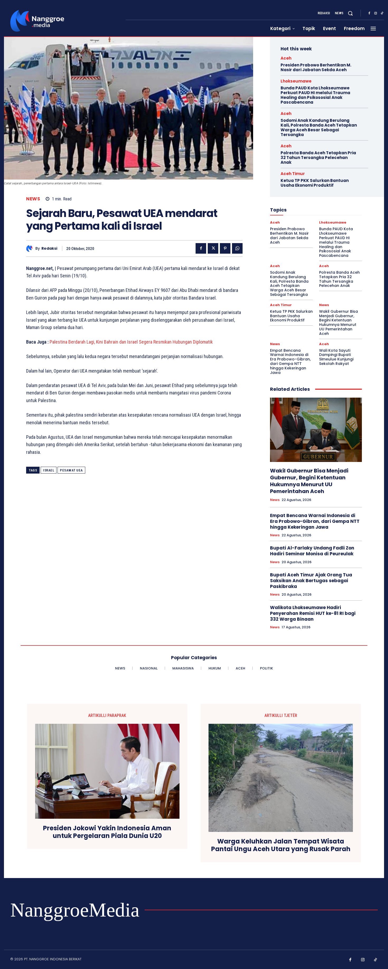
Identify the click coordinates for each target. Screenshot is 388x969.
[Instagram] (375, 13)
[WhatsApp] (237, 248)
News (33, 199)
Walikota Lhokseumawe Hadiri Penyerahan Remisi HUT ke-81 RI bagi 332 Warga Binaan (313, 613)
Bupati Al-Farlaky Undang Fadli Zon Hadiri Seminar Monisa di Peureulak (312, 551)
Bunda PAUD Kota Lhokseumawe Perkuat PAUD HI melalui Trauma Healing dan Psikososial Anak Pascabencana (315, 95)
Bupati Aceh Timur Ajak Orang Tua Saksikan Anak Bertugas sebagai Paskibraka (311, 581)
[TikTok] (382, 13)
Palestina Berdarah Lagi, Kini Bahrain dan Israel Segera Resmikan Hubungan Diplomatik (131, 342)
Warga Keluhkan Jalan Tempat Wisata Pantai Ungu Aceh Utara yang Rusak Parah (281, 845)
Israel (48, 470)
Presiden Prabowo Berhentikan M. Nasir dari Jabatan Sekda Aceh (316, 67)
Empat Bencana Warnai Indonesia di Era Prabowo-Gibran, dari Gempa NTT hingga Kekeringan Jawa (290, 361)
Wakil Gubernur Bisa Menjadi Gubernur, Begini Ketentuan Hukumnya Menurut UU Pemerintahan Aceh (338, 322)
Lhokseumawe (296, 81)
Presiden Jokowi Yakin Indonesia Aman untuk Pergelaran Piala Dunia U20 (107, 832)
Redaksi (49, 248)
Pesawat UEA (71, 470)
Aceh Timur (293, 174)
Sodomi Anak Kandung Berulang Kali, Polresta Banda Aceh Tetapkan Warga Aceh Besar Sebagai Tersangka (319, 127)
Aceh (286, 58)
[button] (350, 13)
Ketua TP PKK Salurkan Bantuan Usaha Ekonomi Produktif (315, 183)
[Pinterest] (225, 248)
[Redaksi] (30, 248)
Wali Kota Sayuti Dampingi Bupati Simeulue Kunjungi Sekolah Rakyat (336, 357)
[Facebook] (369, 13)
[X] (213, 248)
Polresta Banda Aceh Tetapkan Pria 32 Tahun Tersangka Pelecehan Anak (318, 157)
